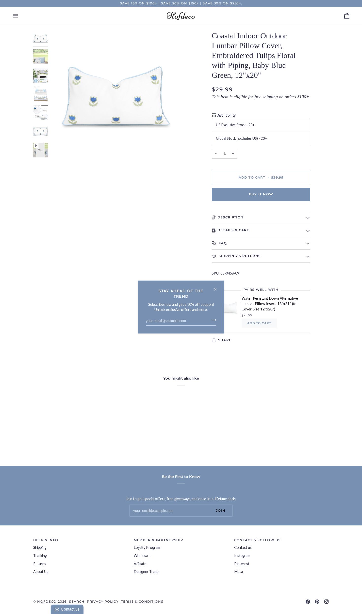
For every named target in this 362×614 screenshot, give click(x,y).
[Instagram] (326, 601)
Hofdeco (46, 601)
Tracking (40, 555)
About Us (40, 571)
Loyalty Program (147, 547)
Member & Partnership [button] (158, 540)
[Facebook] (308, 601)
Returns (39, 564)
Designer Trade (146, 571)
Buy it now (261, 194)
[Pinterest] (317, 601)
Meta (238, 571)
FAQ (222, 243)
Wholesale (142, 555)
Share (224, 340)
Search (76, 601)
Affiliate (140, 564)
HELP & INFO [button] (45, 540)
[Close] (217, 287)
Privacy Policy (102, 601)
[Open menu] (19, 16)
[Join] (212, 320)
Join (220, 510)
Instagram (242, 555)
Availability (226, 115)
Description (230, 217)
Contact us (243, 547)
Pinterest (241, 564)
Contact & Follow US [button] (257, 540)
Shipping (40, 547)
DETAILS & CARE (233, 230)
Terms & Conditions (142, 601)
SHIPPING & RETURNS (239, 256)
